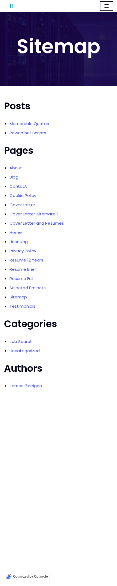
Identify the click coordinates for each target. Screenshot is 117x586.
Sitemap (18, 297)
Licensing (19, 241)
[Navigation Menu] (106, 6)
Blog (14, 177)
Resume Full (21, 278)
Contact (18, 186)
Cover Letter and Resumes (37, 223)
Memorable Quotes (29, 123)
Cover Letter (22, 205)
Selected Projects (28, 288)
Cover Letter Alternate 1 (34, 214)
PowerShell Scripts (28, 133)
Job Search (21, 341)
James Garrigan (26, 385)
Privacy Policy (23, 251)
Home (16, 232)
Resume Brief (23, 269)
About (16, 168)
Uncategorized (25, 350)
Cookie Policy (23, 195)
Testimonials (22, 306)
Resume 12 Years (26, 260)
